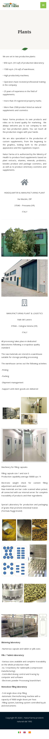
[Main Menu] (43, 5)
